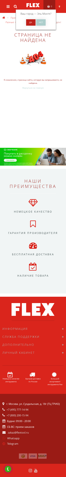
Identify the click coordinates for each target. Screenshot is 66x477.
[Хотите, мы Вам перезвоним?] (8, 469)
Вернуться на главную (33, 87)
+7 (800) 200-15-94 (17, 415)
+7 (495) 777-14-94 (17, 409)
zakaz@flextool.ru (18, 432)
